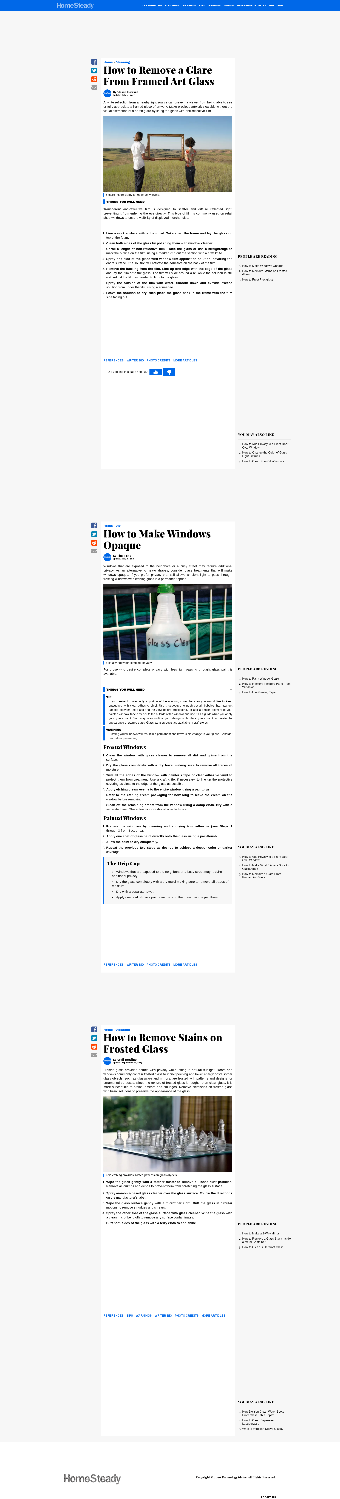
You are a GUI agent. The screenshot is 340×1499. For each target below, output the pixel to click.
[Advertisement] (167, 330)
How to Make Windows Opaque (262, 265)
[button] (94, 64)
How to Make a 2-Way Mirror (260, 1233)
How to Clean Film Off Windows (263, 461)
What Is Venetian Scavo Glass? (262, 1428)
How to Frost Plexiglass (257, 279)
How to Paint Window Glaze (260, 678)
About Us (268, 1497)
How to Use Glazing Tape (259, 692)
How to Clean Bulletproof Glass (263, 1247)
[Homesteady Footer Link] (99, 1479)
